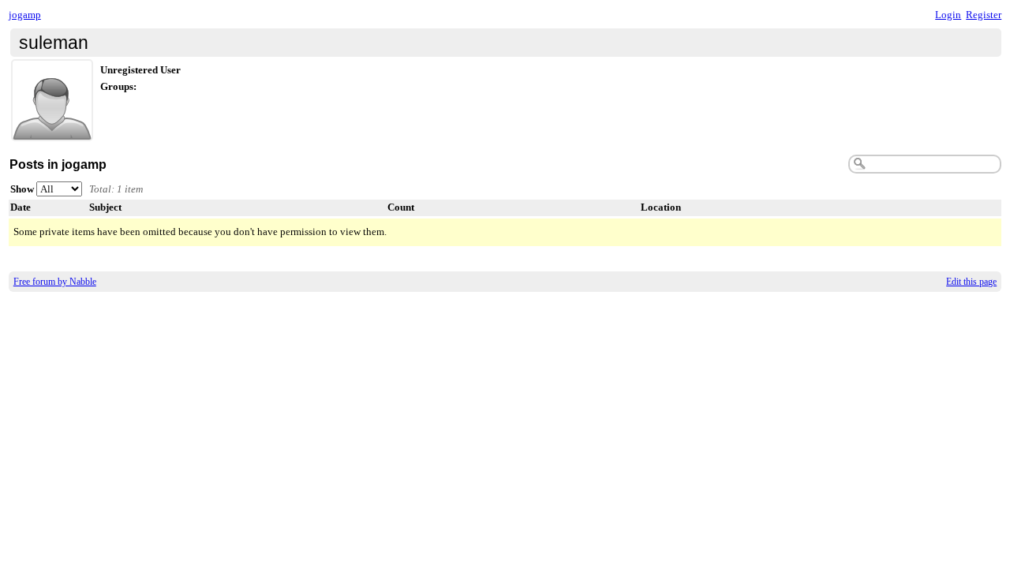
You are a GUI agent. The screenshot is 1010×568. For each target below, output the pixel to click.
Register (983, 15)
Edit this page (971, 281)
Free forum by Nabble (54, 281)
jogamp (25, 15)
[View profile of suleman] (52, 131)
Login (948, 15)
